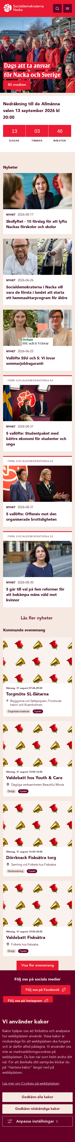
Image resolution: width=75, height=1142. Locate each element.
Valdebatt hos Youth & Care (34, 777)
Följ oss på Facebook (48, 991)
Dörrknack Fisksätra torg (31, 857)
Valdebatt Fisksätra (25, 937)
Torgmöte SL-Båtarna (27, 694)
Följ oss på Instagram (30, 1002)
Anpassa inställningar (35, 1121)
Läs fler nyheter (37, 618)
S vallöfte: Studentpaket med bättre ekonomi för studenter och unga (36, 438)
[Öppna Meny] (67, 8)
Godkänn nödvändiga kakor (37, 1109)
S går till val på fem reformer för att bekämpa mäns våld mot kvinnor (35, 594)
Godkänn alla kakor (37, 1097)
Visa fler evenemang (37, 965)
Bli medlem (17, 85)
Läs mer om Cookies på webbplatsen (30, 1083)
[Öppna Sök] (57, 8)
